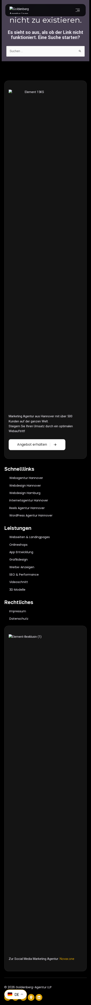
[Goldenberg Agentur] (22, 10)
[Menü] (77, 10)
